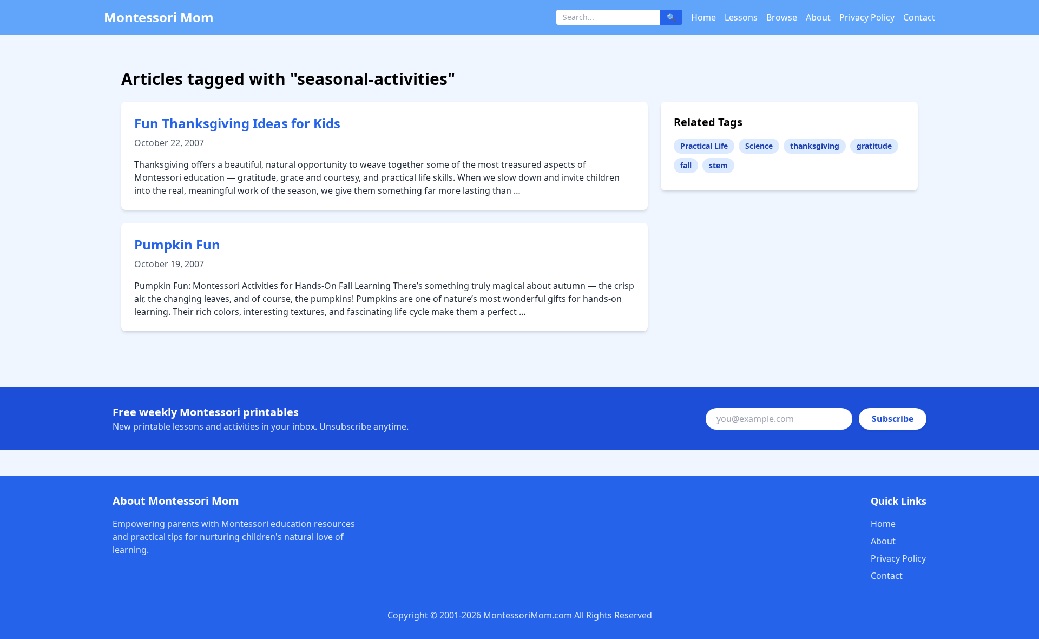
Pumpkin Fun (177, 244)
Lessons (741, 17)
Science (759, 146)
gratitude (874, 146)
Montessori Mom (159, 17)
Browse (781, 17)
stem (718, 165)
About (818, 17)
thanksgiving (814, 146)
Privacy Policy (867, 17)
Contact (919, 17)
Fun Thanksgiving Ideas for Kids (237, 123)
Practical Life (704, 146)
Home (703, 17)
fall (686, 165)
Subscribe (892, 419)
